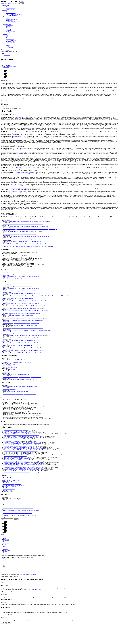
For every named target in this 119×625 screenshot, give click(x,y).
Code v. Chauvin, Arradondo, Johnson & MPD (23, 172)
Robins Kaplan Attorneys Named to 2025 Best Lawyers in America (18, 315)
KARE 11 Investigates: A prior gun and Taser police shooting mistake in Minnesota (22, 468)
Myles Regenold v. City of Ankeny (17, 181)
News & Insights (7, 24)
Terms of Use (33, 574)
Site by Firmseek (7, 552)
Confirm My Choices (5, 623)
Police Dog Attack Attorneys (9, 486)
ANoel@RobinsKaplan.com (9, 66)
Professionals (6, 5)
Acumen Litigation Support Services (14, 14)
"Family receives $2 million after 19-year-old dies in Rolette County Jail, (19, 444)
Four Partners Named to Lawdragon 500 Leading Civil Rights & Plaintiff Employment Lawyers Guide (25, 300)
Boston (4, 538)
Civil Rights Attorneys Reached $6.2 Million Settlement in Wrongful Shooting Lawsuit (22, 238)
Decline (10, 576)
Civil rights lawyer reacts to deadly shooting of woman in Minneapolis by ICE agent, (22, 436)
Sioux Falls (5, 544)
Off (6, 617)
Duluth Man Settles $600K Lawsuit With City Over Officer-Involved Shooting (21, 451)
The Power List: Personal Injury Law (12, 441)
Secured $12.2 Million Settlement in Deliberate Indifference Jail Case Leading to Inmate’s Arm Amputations (26, 221)
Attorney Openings (10, 39)
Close (2, 582)
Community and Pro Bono (12, 22)
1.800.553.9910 (4, 534)
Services (5, 10)
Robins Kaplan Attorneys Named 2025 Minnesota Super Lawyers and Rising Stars (21, 303)
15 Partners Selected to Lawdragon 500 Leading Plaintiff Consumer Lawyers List (21, 325)
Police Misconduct (7, 487)
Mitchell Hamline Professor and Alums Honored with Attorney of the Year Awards (22, 454)
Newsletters (8, 30)
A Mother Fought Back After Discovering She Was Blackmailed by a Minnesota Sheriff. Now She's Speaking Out (29, 433)
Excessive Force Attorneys (9, 482)
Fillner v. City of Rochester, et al (17, 184)
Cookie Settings (4, 3)
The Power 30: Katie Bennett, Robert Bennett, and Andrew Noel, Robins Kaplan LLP (22, 449)
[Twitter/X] (5, 523)
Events (7, 27)
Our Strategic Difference (11, 19)
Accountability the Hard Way (9, 389)
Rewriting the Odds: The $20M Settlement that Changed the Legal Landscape (20, 379)
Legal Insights (9, 29)
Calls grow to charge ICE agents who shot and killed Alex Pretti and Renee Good (21, 435)
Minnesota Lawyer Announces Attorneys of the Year (15, 456)
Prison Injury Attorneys (8, 490)
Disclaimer (5, 549)
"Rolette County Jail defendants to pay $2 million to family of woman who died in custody (23, 443)
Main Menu (16, 3)
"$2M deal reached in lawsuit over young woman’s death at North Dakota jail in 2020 (22, 442)
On (3, 617)
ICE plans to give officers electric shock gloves (14, 431)
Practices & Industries (10, 13)
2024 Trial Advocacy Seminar (9, 364)
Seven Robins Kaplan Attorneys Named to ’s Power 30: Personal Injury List (23, 320)
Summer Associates (10, 41)
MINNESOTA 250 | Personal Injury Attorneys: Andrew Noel (17, 432)
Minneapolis (8, 65)
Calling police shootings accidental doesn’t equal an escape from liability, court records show (24, 467)
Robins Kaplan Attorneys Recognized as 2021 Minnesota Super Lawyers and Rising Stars (22, 347)
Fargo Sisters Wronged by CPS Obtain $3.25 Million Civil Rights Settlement (20, 386)
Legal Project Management (12, 15)
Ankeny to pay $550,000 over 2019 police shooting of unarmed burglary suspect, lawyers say (24, 465)
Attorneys (8, 37)
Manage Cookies (4, 576)
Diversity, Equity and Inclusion (13, 21)
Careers (5, 34)
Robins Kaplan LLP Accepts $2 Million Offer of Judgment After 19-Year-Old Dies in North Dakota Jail (25, 310)
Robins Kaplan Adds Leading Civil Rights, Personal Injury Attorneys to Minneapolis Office (23, 352)
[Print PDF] (5, 74)
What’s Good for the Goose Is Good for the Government (15, 391)
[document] (59, 601)
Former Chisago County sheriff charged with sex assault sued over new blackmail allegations (24, 462)
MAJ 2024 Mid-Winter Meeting (10, 367)
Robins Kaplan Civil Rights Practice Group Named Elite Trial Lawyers (18, 345)
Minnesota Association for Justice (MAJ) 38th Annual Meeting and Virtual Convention (22, 377)
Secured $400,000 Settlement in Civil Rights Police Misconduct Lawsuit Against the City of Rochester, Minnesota (28, 246)
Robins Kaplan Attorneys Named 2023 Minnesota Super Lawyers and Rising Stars (21, 337)
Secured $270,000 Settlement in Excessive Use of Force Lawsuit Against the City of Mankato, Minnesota (26, 243)
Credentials (5, 101)
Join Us (7, 36)
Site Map (5, 551)
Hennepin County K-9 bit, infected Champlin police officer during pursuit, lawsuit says (23, 464)
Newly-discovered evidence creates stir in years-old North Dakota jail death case (21, 447)
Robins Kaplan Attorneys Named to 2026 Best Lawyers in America (18, 298)
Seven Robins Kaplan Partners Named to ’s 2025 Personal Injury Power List (24, 305)
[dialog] (59, 575)
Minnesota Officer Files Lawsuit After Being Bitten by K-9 (16, 463)
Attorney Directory (10, 9)
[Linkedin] (5, 529)
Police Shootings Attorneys (9, 489)
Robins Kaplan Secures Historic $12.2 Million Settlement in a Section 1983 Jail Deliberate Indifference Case (26, 330)
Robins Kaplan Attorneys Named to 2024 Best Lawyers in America (18, 333)
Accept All (15, 576)
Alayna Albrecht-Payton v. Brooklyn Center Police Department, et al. (26, 188)
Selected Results (9, 20)
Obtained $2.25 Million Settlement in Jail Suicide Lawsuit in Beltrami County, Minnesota (22, 231)
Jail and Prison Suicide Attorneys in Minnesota (13, 485)
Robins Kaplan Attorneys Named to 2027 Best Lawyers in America (18, 286)
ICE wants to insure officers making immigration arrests (16, 430)
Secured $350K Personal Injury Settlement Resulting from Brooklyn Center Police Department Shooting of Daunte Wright (30, 229)
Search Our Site (5, 50)
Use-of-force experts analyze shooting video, (13, 438)
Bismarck (5, 537)
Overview (4, 81)
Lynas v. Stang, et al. (16, 148)
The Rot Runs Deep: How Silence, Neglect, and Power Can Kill (17, 362)
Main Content (11, 3)
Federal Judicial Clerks (11, 40)
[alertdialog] (59, 601)
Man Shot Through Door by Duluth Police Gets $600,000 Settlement (19, 452)
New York (5, 541)
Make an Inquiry (9, 47)
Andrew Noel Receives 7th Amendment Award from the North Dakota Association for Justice (23, 308)
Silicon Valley (6, 543)
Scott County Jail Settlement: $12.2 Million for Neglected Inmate (18, 458)
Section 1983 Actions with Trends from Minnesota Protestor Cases (17, 359)
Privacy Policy (6, 550)
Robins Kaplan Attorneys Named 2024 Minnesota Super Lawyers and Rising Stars (21, 323)
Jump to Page (3, 517)
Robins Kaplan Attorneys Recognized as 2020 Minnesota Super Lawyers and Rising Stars (22, 350)
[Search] (20, 3)
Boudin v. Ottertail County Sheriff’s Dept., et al (22, 167)
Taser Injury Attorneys (8, 491)
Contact (5, 44)
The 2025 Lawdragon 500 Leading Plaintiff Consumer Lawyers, (18, 446)
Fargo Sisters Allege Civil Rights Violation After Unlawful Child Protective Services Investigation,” (25, 448)
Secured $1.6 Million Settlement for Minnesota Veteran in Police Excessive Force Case (22, 241)
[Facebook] (5, 526)
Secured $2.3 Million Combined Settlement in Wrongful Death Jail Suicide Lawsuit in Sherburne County (26, 236)
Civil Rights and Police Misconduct (11, 479)
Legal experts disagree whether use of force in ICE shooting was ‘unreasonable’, (21, 437)
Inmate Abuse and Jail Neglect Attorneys (12, 484)
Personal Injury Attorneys (8, 477)
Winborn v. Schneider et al (18, 117)
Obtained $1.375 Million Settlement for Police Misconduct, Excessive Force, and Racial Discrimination (25, 226)
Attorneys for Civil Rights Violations (11, 480)
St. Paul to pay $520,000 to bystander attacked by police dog (17, 472)
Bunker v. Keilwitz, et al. (22, 152)
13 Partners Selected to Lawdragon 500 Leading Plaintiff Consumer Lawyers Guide (21, 293)
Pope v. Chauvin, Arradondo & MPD (20, 131)
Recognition (5, 249)
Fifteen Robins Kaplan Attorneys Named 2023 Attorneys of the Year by (23, 328)
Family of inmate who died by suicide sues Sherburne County (17, 461)
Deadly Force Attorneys (8, 481)
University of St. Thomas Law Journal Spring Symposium (16, 374)
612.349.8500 (6, 67)
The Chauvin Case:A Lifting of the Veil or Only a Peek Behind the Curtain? (19, 394)
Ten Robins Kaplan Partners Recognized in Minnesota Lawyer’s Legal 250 (19, 290)
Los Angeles (6, 539)
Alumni (5, 547)
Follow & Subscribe (10, 31)
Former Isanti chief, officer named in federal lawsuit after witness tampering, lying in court (23, 469)
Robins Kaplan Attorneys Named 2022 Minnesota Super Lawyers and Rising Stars (21, 342)
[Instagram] (5, 532)
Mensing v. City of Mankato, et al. (17, 191)
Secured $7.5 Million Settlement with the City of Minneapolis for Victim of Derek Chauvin (23, 224)
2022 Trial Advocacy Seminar (9, 369)
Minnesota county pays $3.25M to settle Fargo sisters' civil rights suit (19, 440)
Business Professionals (11, 42)
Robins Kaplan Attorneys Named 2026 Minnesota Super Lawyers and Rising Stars (21, 288)
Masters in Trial (6, 372)
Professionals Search (10, 8)
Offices (7, 46)
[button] (5, 77)
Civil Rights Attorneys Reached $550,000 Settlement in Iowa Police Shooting (20, 234)
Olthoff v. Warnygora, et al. (18, 136)
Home (4, 53)
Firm (4, 16)
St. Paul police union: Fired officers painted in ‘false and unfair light (18, 470)
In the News (8, 26)
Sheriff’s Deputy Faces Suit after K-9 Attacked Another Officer (17, 459)
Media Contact (9, 32)
